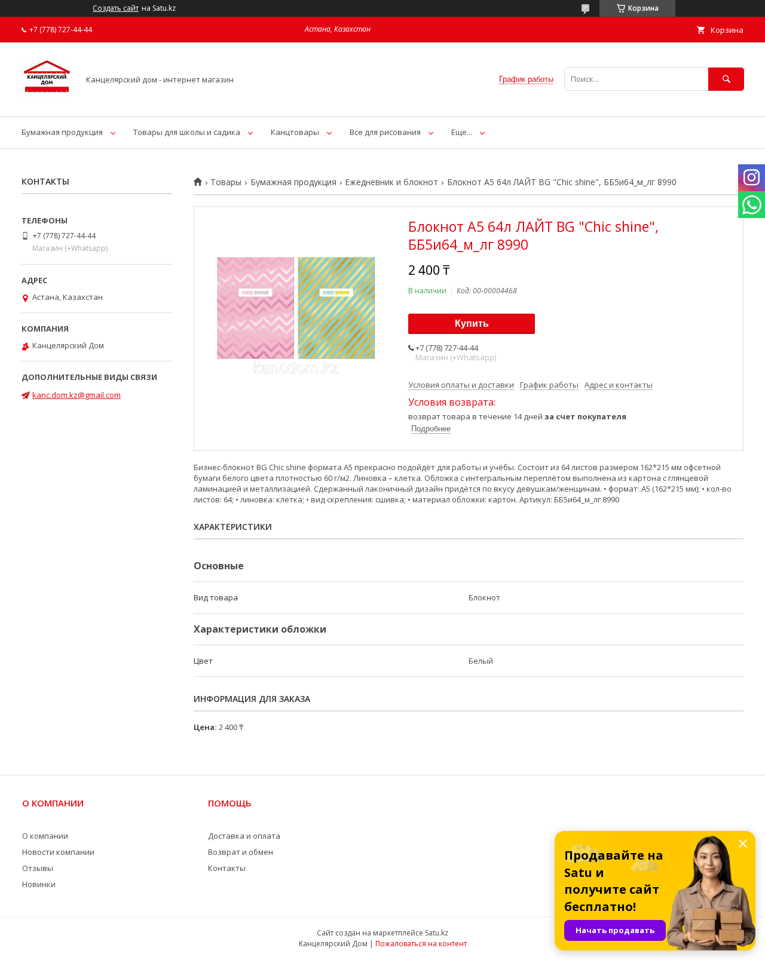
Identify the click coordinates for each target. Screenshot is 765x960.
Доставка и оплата (244, 835)
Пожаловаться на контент (421, 943)
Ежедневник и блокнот (391, 182)
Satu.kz (436, 933)
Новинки (39, 884)
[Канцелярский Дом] (47, 101)
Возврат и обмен (240, 851)
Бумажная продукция (62, 132)
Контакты (227, 868)
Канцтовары (295, 132)
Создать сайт (116, 8)
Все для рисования (385, 132)
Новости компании (58, 851)
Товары (225, 182)
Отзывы (37, 868)
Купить (472, 323)
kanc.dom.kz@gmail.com (76, 395)
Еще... (461, 132)
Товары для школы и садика (186, 132)
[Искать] (726, 79)
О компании (45, 835)
